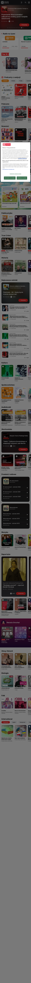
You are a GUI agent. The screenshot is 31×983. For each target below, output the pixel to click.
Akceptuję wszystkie (21, 177)
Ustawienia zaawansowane (15, 173)
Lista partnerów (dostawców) (8, 169)
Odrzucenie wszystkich (10, 177)
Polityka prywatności (22, 158)
